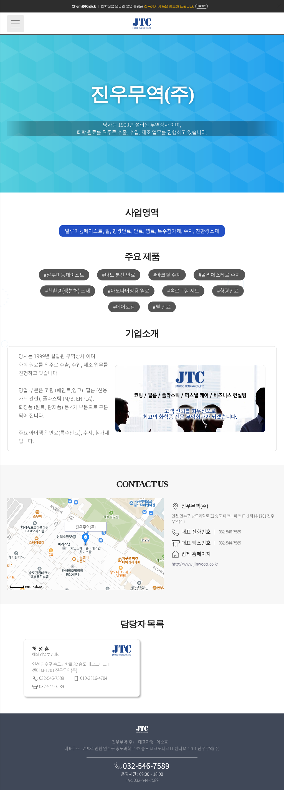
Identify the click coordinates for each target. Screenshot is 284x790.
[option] (81, 669)
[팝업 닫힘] (279, 6)
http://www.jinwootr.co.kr (195, 563)
